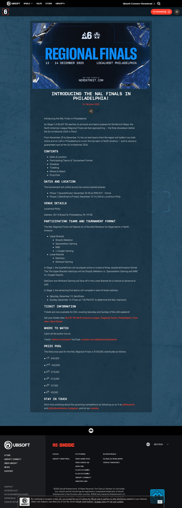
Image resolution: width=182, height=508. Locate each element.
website (95, 408)
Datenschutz (11, 490)
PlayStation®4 (82, 474)
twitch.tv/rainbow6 (61, 339)
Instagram (73, 408)
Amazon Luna (81, 481)
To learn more (100, 502)
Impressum (9, 498)
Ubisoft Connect (12, 459)
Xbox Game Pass (82, 459)
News (7, 467)
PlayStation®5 (82, 470)
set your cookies (116, 502)
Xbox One (79, 466)
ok (160, 502)
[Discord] (91, 430)
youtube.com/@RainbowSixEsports (99, 339)
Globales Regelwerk (113, 459)
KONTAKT (8, 486)
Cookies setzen (12, 501)
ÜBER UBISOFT (10, 463)
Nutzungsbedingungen (16, 494)
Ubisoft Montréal (61, 459)
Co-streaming (159, 11)
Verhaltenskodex (111, 462)
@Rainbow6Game (57, 408)
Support (8, 471)
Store (7, 455)
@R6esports (128, 404)
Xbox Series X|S (82, 462)
